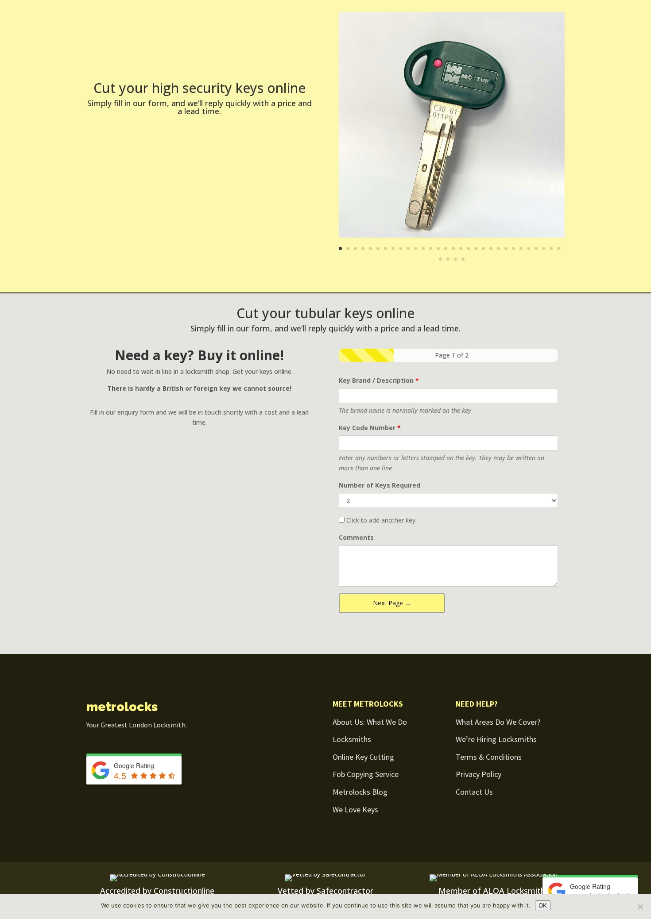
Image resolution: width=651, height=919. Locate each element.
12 (423, 248)
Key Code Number (370, 427)
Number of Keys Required (379, 485)
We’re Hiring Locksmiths (496, 739)
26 (528, 248)
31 (440, 259)
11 (415, 248)
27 (536, 248)
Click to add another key (380, 520)
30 (558, 248)
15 (445, 248)
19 (475, 248)
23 (506, 248)
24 (513, 248)
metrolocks (122, 707)
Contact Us (474, 792)
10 (408, 248)
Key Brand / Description (379, 380)
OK (543, 905)
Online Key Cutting (363, 757)
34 (463, 259)
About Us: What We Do (370, 722)
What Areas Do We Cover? (498, 722)
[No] (640, 906)
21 (490, 248)
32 (448, 259)
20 (483, 248)
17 (460, 248)
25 (521, 248)
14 (438, 248)
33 (455, 259)
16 (453, 248)
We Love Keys (355, 809)
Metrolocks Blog (360, 792)
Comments (356, 537)
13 (430, 248)
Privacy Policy (478, 774)
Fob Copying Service (366, 774)
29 (551, 248)
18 (468, 248)
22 (498, 248)
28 (543, 248)
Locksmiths (352, 739)
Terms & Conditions (489, 757)
